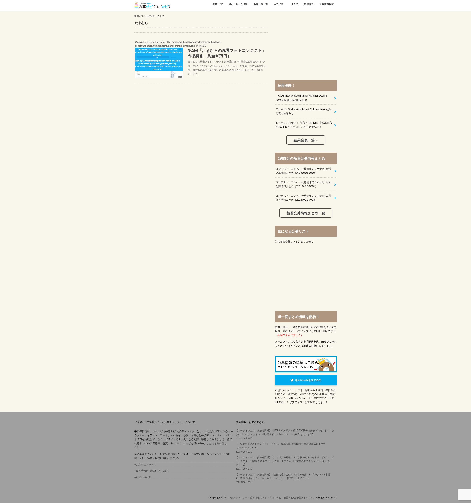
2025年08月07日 (285, 463)
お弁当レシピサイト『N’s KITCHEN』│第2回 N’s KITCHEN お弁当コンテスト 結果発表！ (304, 124)
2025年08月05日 (283, 478)
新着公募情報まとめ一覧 (306, 213)
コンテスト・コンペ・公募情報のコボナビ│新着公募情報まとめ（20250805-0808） (303, 170)
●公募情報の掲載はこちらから (151, 470)
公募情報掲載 (326, 4)
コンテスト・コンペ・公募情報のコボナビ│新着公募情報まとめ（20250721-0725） (303, 197)
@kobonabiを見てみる (308, 380)
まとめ (294, 4)
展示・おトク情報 (238, 4)
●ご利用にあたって (145, 464)
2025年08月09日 (280, 447)
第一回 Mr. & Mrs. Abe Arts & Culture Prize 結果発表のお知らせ (303, 111)
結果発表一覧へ (306, 140)
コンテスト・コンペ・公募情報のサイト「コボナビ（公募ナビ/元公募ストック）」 (271, 497)
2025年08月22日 (285, 434)
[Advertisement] (306, 46)
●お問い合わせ (142, 476)
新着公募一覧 (261, 4)
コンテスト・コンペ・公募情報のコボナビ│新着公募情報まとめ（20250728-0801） (303, 184)
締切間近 (309, 4)
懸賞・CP (218, 4)
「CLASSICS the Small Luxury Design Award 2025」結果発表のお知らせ (301, 97)
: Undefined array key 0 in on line (200, 58)
